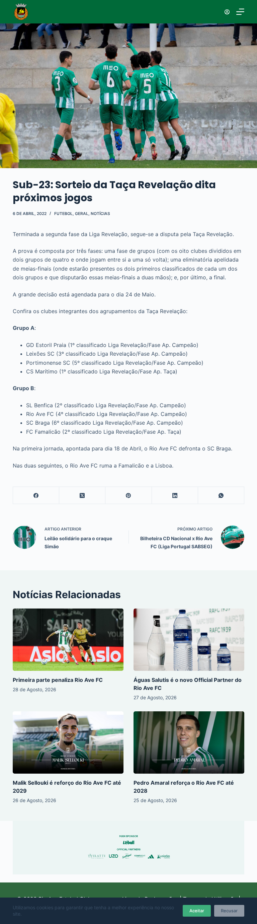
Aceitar (196, 910)
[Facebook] (36, 495)
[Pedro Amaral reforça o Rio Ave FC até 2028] (189, 742)
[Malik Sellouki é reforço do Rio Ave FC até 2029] (68, 742)
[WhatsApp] (221, 495)
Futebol (63, 213)
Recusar (229, 910)
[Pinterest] (128, 495)
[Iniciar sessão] (227, 11)
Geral (81, 213)
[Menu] (240, 12)
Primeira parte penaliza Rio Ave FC (58, 680)
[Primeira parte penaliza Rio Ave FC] (68, 640)
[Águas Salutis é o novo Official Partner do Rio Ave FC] (189, 640)
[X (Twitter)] (82, 495)
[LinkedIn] (175, 495)
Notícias (100, 213)
